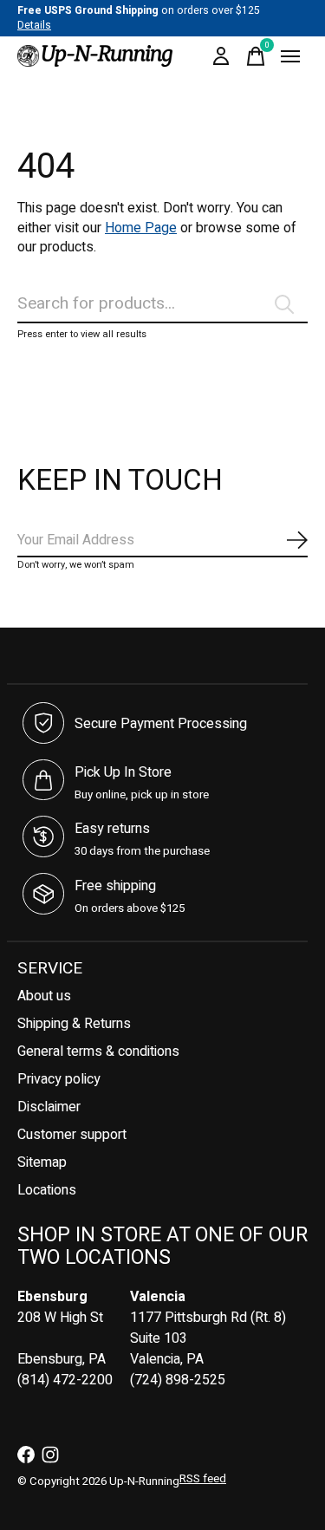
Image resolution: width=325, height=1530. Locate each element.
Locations (46, 1190)
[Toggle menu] (290, 56)
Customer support (72, 1134)
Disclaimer (49, 1107)
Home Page (141, 228)
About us (44, 996)
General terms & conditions (98, 1051)
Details (34, 25)
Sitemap (42, 1162)
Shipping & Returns (74, 1023)
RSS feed (202, 1479)
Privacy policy (59, 1079)
